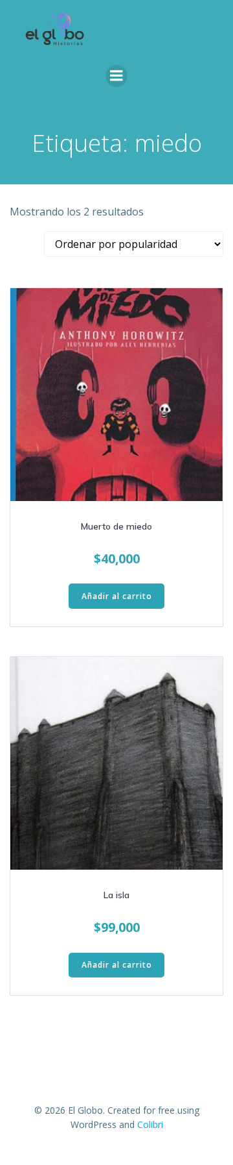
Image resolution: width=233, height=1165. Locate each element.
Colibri (150, 1124)
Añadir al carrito (117, 596)
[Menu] (116, 76)
